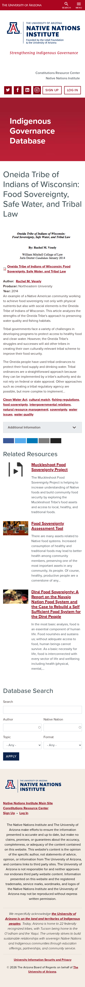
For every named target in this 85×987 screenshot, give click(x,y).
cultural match (39, 400)
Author (8, 719)
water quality (23, 414)
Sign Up (52, 90)
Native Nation (53, 719)
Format (49, 737)
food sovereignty (15, 405)
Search (8, 702)
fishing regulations (65, 400)
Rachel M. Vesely (28, 281)
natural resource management (25, 409)
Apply (11, 756)
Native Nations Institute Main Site (28, 803)
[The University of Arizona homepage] (25, 5)
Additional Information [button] (24, 427)
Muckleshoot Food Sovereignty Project (49, 467)
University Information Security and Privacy (42, 960)
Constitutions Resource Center (57, 73)
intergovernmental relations (50, 405)
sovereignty (58, 409)
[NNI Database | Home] (42, 38)
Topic (7, 737)
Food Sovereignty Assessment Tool (47, 526)
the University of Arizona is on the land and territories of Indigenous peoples (42, 919)
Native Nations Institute (63, 78)
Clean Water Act (15, 400)
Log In (72, 90)
